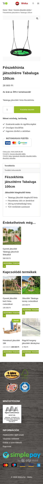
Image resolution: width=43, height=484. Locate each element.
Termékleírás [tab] (10, 166)
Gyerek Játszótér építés (18, 154)
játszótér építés (31, 156)
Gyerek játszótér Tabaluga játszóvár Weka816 (11, 252)
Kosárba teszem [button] (11, 263)
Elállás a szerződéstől (12, 443)
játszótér (23, 156)
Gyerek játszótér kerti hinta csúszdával (10, 301)
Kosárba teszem (27, 110)
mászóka (12, 158)
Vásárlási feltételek (11, 439)
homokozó (15, 156)
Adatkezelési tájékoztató (13, 435)
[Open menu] (38, 3)
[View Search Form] (33, 3)
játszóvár (6, 158)
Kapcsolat (7, 446)
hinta (10, 156)
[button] (37, 18)
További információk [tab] (13, 170)
